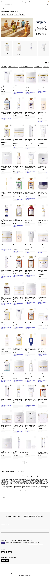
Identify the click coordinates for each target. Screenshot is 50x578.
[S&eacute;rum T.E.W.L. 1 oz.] (19, 104)
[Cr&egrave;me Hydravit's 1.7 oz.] (43, 76)
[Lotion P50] (43, 104)
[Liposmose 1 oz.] (6, 365)
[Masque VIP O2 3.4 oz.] (31, 236)
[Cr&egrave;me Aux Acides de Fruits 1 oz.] (19, 289)
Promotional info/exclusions (33, 544)
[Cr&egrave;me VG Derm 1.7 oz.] (43, 236)
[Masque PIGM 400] (6, 158)
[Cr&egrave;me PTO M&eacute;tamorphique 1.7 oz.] (43, 262)
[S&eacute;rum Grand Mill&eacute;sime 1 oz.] (31, 340)
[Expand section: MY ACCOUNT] (25, 528)
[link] (6, 89)
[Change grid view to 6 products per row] (48, 62)
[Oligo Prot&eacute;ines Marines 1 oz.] (19, 184)
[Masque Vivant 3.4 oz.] (6, 76)
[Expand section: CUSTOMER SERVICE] (25, 525)
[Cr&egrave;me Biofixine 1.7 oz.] (19, 417)
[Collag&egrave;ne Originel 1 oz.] (6, 104)
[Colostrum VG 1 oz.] (31, 104)
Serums (22, 14)
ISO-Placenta (12, 482)
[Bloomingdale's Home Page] (25, 1)
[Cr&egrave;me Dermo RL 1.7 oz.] (19, 365)
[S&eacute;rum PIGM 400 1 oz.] (19, 391)
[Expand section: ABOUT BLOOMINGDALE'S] (25, 531)
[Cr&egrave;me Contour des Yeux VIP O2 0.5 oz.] (31, 131)
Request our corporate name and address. (37, 573)
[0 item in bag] (48, 1)
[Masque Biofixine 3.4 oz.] (31, 158)
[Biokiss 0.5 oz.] (6, 417)
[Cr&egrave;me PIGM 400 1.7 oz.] (43, 365)
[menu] (2, 1)
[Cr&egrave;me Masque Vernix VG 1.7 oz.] (31, 76)
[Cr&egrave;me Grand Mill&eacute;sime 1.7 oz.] (6, 443)
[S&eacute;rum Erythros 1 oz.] (31, 365)
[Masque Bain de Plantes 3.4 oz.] (31, 391)
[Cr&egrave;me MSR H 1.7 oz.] (43, 184)
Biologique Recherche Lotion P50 (7, 486)
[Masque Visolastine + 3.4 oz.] (43, 131)
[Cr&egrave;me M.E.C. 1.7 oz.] (43, 158)
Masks (3, 14)
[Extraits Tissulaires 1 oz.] (31, 314)
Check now (41, 544)
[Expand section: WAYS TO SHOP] (25, 534)
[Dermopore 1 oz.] (6, 314)
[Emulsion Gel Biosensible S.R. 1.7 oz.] (6, 391)
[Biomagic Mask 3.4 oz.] (19, 314)
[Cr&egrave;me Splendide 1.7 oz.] (31, 289)
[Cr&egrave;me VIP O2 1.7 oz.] (6, 236)
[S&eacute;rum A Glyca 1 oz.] (43, 391)
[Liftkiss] (31, 443)
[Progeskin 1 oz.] (31, 210)
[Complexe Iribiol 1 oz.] (19, 262)
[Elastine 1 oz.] (6, 131)
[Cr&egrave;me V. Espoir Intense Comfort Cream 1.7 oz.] (43, 314)
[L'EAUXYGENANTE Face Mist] (19, 443)
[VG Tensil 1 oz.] (31, 262)
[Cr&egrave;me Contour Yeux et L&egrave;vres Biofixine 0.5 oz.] (6, 262)
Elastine (26, 480)
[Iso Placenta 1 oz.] (19, 340)
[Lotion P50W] (43, 289)
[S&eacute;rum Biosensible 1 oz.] (43, 210)
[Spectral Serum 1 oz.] (19, 210)
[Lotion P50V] (43, 340)
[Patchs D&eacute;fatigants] (31, 417)
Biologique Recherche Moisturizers (7, 494)
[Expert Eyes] (6, 184)
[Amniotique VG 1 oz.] (31, 184)
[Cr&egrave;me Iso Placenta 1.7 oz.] (19, 76)
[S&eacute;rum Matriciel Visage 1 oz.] (6, 210)
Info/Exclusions (27, 518)
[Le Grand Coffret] (43, 417)
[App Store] (5, 560)
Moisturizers (10, 14)
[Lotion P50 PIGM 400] (19, 236)
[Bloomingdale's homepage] (2, 8)
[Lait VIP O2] (19, 158)
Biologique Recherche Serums (6, 479)
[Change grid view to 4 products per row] (46, 63)
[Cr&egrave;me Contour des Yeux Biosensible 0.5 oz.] (43, 443)
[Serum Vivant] (6, 289)
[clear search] (47, 5)
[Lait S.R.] (6, 340)
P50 (16, 14)
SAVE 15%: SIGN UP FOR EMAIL (14, 516)
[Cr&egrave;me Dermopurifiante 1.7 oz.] (19, 131)
